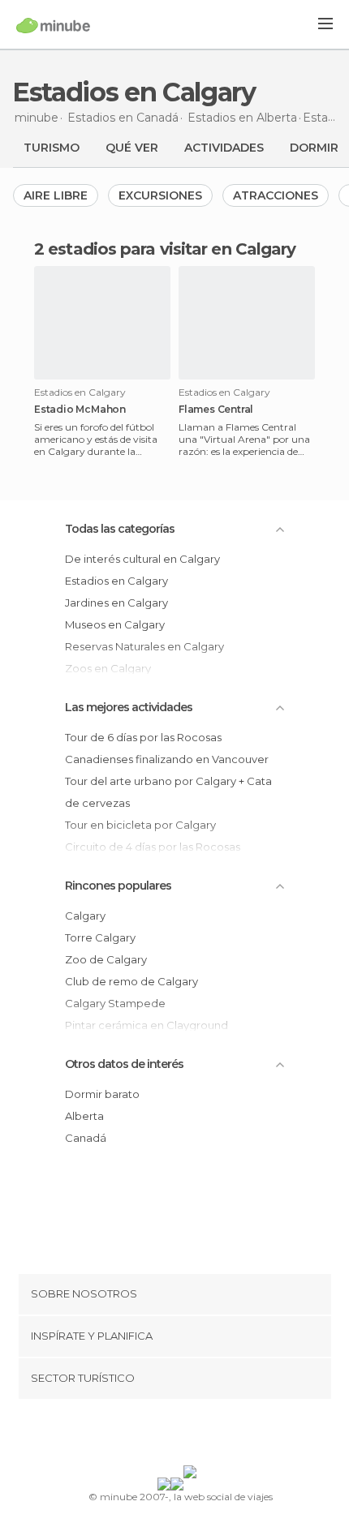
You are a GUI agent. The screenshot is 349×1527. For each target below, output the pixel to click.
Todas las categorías (119, 528)
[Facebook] (149, 1435)
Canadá (85, 1137)
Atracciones (275, 195)
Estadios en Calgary (116, 580)
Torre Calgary (100, 937)
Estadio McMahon (80, 409)
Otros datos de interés (124, 1064)
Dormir (314, 147)
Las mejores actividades (128, 707)
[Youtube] (212, 1435)
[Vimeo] (191, 1435)
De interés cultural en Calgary (142, 558)
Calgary (85, 915)
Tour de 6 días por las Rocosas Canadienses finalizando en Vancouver (167, 748)
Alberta (84, 1115)
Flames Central (216, 409)
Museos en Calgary (115, 624)
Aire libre (56, 195)
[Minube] (53, 25)
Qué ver (132, 147)
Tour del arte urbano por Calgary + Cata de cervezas (168, 791)
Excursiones (160, 195)
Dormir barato (102, 1093)
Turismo (52, 147)
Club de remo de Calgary (131, 981)
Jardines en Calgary (116, 602)
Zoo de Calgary (106, 959)
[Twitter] (170, 1435)
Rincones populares (118, 885)
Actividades (224, 147)
